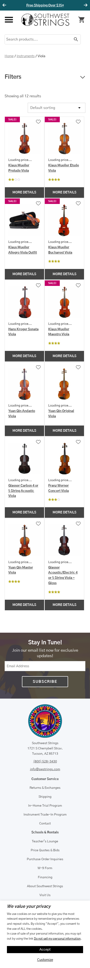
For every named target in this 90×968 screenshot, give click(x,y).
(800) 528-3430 (45, 761)
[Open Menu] (9, 20)
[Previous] (5, 5)
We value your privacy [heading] (29, 907)
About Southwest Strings (45, 886)
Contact (45, 823)
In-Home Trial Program (45, 805)
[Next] (85, 5)
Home (9, 56)
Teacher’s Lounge (45, 841)
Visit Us (45, 895)
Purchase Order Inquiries (45, 859)
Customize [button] (45, 960)
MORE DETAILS (24, 192)
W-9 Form (45, 868)
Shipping (45, 796)
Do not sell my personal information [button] (57, 938)
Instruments (26, 56)
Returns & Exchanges (45, 787)
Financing (45, 877)
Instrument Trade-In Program (45, 814)
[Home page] (45, 20)
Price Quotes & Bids (45, 850)
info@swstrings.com (45, 769)
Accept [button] (45, 949)
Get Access (64, 5)
